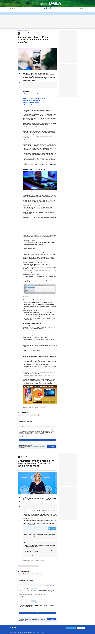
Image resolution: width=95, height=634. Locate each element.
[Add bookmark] (19, 86)
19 (29, 573)
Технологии (12, 11)
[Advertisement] (47, 21)
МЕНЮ (13, 8)
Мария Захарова (36, 565)
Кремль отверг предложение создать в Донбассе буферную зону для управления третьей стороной (40, 546)
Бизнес (44, 11)
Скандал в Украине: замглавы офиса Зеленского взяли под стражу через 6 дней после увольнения (40, 551)
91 (20, 573)
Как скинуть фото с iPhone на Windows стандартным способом (37, 93)
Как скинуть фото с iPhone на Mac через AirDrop (34, 98)
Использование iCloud (29, 104)
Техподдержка (39, 11)
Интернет (34, 11)
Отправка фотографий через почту (31, 102)
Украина (23, 565)
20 (24, 573)
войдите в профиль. (50, 426)
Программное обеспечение (26, 11)
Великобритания (29, 565)
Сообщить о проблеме (71, 627)
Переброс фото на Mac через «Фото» (32, 100)
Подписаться (52, 528)
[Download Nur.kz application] (47, 3)
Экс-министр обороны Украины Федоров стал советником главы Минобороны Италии (39, 535)
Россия (19, 565)
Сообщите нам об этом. (40, 407)
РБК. (25, 501)
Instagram (52, 446)
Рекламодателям (81, 627)
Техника (18, 11)
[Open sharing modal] (19, 82)
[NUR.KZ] (47, 8)
